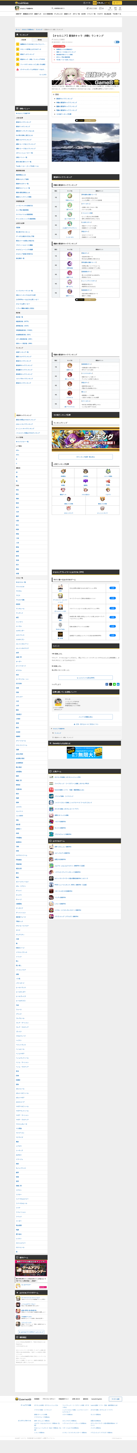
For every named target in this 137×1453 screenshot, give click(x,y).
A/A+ (17, 455)
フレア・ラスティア (22, 1027)
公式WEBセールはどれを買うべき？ (27, 299)
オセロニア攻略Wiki (59, 729)
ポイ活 (88, 3)
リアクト (19, 1190)
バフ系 (18, 979)
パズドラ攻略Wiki (67, 1415)
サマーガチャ (86, 204)
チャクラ (19, 895)
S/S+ (17, 450)
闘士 (17, 494)
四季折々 (19, 829)
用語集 (18, 227)
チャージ (19, 899)
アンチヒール (20, 609)
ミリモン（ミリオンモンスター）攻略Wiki (74, 1433)
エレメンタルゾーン (22, 644)
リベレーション (21, 1212)
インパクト (19, 622)
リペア (18, 1208)
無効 (17, 1164)
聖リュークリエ (69, 379)
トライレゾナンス (21, 952)
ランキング (58, 733)
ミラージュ (19, 1159)
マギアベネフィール (22, 1106)
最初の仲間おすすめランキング (26, 420)
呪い (17, 961)
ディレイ (19, 890)
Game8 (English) (96, 1399)
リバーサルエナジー (22, 1199)
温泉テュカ (70, 370)
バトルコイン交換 (87, 213)
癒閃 (17, 1172)
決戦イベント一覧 (21, 157)
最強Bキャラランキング (64, 98)
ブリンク (19, 1014)
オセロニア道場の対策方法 (24, 254)
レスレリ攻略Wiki (39, 1433)
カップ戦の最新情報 (22, 210)
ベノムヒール (20, 1049)
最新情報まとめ (21, 175)
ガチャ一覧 (76, 14)
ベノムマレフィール (22, 1058)
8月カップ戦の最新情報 (63, 57)
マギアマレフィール (22, 1111)
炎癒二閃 (19, 657)
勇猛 (17, 569)
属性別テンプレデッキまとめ (25, 131)
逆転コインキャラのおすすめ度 (26, 295)
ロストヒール (20, 1247)
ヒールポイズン (21, 1001)
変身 (17, 1071)
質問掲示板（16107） (23, 326)
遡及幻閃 (19, 868)
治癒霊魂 (19, 904)
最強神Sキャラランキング (24, 365)
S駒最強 (63, 476)
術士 (17, 525)
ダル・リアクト (21, 886)
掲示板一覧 (19, 317)
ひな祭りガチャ (86, 222)
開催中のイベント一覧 (23, 188)
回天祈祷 (19, 683)
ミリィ (70, 388)
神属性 (63, 485)
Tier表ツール (117, 14)
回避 (17, 688)
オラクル (19, 670)
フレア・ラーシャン (22, 1023)
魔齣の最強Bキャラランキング (66, 106)
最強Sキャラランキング (23, 122)
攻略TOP (18, 14)
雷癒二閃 (19, 1186)
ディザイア (19, 908)
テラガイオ (70, 397)
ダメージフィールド (22, 882)
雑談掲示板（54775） (23, 321)
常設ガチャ (85, 231)
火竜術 (18, 719)
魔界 (17, 516)
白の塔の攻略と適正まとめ (24, 135)
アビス (18, 595)
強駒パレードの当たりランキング (66, 52)
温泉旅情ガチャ (86, 271)
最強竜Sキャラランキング (24, 374)
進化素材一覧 (20, 258)
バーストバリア (21, 970)
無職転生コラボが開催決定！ (64, 49)
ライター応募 (115, 1399)
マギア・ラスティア (22, 1120)
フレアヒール (20, 1018)
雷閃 (17, 1181)
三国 (17, 538)
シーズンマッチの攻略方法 (24, 205)
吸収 (17, 727)
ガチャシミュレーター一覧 (24, 153)
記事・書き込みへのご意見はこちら (87, 724)
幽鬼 (17, 547)
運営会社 (85, 1399)
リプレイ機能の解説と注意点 (25, 308)
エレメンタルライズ (22, 648)
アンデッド (19, 613)
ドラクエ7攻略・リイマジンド (43, 1410)
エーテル (19, 626)
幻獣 (17, 521)
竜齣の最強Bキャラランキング (66, 110)
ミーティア (19, 1150)
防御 (17, 1075)
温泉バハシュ (70, 296)
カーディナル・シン (22, 679)
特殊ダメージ (20, 948)
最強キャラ (67, 14)
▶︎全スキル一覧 (21, 582)
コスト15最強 (108, 476)
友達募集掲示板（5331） (24, 335)
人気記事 (23, 40)
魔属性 (86, 485)
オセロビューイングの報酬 (24, 249)
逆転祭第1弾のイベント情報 (64, 54)
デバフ (18, 930)
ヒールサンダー (21, 992)
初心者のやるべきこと (23, 232)
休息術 (18, 732)
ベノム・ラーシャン (22, 1062)
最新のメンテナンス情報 (23, 197)
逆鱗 (17, 749)
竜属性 (108, 485)
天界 (17, 512)
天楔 (17, 939)
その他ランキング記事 (63, 114)
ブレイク (19, 1031)
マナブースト (20, 1133)
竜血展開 (19, 1225)
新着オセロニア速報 (22, 179)
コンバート (19, 811)
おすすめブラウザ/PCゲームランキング (32, 1332)
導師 (17, 498)
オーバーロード (21, 666)
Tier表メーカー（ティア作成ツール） (27, 166)
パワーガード (20, 983)
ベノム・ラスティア (22, 1067)
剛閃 (17, 776)
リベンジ (19, 1216)
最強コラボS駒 (68, 504)
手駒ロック (19, 921)
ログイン (118, 3)
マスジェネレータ (21, 1124)
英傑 (17, 560)
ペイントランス (21, 1045)
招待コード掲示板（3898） (24, 343)
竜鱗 (17, 1230)
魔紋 (17, 1142)
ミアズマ (19, 1146)
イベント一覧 (91, 14)
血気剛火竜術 (20, 758)
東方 (17, 507)
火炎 (17, 701)
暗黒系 (18, 604)
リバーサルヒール (21, 1203)
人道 (17, 543)
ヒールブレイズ (21, 996)
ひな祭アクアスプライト (70, 228)
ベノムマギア (20, 1053)
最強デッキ (37, 14)
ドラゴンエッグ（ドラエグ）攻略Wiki (101, 1433)
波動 (17, 974)
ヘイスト (19, 1040)
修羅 (17, 551)
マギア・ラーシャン (22, 1115)
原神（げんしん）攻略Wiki (42, 1421)
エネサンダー (20, 631)
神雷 (17, 851)
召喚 (17, 846)
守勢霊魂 (19, 838)
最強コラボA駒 (102, 504)
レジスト (19, 1238)
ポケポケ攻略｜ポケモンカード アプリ (102, 1410)
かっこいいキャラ (102, 513)
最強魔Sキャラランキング (24, 370)
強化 (17, 490)
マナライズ (19, 1137)
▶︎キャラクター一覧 (22, 442)
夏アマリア (70, 209)
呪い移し (19, 965)
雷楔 (17, 1177)
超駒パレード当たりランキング (26, 144)
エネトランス (20, 635)
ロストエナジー (21, 1243)
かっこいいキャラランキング (25, 428)
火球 (17, 705)
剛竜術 (18, 785)
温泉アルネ (70, 277)
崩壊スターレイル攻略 (40, 1415)
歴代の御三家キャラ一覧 (23, 162)
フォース (19, 1009)
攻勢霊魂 (19, 771)
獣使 (17, 503)
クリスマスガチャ (87, 373)
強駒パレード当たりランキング (26, 148)
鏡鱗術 (18, 736)
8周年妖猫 (70, 268)
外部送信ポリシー (64, 1399)
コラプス (19, 807)
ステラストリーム (21, 855)
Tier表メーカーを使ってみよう (65, 60)
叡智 (17, 556)
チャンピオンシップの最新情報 (26, 219)
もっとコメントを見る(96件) (86, 678)
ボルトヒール (20, 1089)
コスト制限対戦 (48, 14)
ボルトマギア (20, 1097)
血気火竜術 (19, 754)
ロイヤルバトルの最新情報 (24, 214)
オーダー (19, 661)
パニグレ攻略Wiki (96, 1428)
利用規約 (36, 1399)
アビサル (19, 591)
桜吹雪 (18, 824)
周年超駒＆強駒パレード (89, 194)
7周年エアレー (70, 200)
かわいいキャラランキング (24, 424)
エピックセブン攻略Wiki (69, 1421)
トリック (19, 957)
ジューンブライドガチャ (89, 281)
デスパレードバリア (22, 926)
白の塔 (83, 14)
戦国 (17, 529)
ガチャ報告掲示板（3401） (24, 339)
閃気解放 (19, 860)
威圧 (17, 617)
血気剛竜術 (19, 763)
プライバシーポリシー (49, 1399)
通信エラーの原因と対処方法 (25, 241)
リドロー (19, 1194)
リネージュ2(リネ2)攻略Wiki (70, 1428)
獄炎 (17, 794)
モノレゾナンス (21, 1168)
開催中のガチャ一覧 (22, 184)
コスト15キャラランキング (24, 378)
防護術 (18, 1080)
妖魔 (17, 573)
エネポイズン (20, 639)
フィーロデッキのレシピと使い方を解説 (32, 64)
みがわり (19, 1155)
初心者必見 (107, 14)
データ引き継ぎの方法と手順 (25, 236)
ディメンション (21, 912)
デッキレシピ (58, 14)
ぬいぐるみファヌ (70, 219)
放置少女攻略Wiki (96, 1421)
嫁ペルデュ (70, 286)
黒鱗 (17, 798)
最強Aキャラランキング (23, 383)
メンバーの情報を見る (86, 717)
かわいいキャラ (68, 513)
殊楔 (17, 833)
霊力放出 (19, 1234)
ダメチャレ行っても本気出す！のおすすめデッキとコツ (34, 69)
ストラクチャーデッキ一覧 (24, 291)
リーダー (19, 1221)
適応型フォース (21, 917)
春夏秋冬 (19, 842)
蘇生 (17, 873)
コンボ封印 (19, 816)
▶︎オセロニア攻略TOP (23, 113)
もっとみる (42, 74)
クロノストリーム (21, 745)
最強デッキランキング (27, 54)
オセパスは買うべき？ (23, 304)
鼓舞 (17, 802)
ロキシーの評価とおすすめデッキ (30, 49)
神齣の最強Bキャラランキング (66, 102)
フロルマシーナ (21, 1036)
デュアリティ (20, 934)
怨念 (17, 675)
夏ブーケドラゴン (70, 407)
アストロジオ (20, 586)
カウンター (19, 697)
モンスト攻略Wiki (96, 1415)
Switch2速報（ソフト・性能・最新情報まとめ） (104, 1405)
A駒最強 (85, 476)
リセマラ (100, 14)
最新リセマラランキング (23, 140)
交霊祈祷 (19, 789)
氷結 (17, 1005)
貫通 (17, 723)
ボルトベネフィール (22, 1093)
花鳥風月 (19, 714)
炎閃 (17, 653)
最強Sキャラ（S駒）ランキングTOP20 (32, 59)
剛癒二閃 (19, 780)
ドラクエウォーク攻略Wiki (42, 1417)
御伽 (17, 534)
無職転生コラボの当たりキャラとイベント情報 (34, 44)
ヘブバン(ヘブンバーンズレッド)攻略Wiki (74, 1423)
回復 (17, 692)
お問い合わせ (76, 1399)
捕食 (17, 1084)
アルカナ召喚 (20, 600)
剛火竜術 (19, 767)
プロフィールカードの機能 (24, 245)
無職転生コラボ (28, 14)
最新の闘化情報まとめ (23, 192)
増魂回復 (19, 864)
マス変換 (19, 1128)
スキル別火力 (85, 494)
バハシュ (69, 259)
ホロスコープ (20, 1102)
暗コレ (84, 392)
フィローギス (70, 237)
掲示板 (40, 40)
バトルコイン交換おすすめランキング (28, 433)
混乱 (17, 820)
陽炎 (17, 710)
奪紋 (17, 877)
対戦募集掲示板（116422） (24, 330)
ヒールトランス (21, 987)
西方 (17, 565)
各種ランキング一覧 (22, 352)
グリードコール (21, 741)
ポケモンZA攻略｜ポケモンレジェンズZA (46, 1405)
